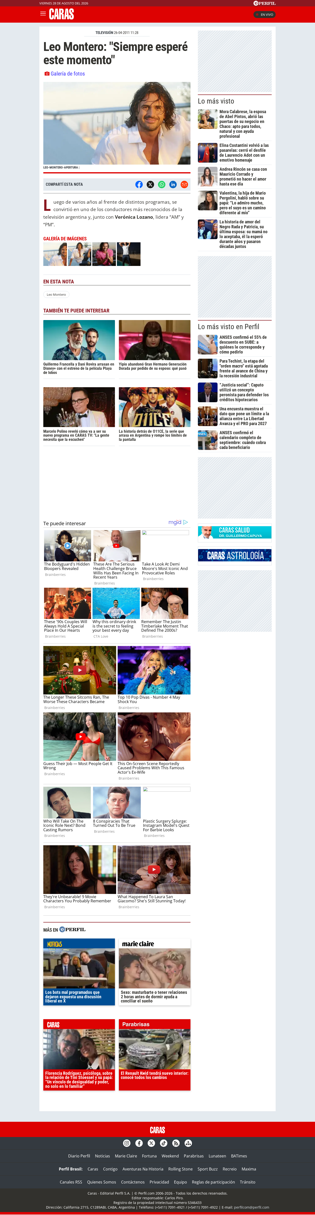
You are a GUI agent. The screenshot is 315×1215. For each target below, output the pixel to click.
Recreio (230, 1169)
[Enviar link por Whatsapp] (161, 184)
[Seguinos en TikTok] (163, 1143)
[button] (116, 127)
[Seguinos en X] (151, 1143)
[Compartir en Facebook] (139, 184)
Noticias (102, 1156)
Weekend (170, 1156)
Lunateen (217, 1156)
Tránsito (247, 1182)
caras (79, 1025)
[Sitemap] (188, 1143)
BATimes (239, 1156)
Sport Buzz (208, 1169)
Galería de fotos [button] (68, 73)
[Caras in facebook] (139, 1143)
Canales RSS (71, 1182)
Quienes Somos (101, 1182)
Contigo (110, 1169)
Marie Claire (126, 1156)
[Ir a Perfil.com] (264, 4)
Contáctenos (133, 1182)
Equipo (180, 1182)
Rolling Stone (180, 1169)
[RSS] (176, 1143)
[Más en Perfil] (72, 930)
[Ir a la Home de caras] (61, 18)
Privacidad (159, 1182)
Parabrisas (194, 1156)
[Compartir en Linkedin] (173, 184)
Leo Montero (56, 294)
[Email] (184, 184)
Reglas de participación (213, 1182)
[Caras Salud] (234, 537)
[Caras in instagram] (126, 1143)
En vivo (267, 14)
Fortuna (149, 1156)
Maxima (249, 1169)
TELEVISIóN (104, 33)
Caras (93, 1169)
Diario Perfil (79, 1156)
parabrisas (154, 1025)
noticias (79, 944)
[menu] (43, 14)
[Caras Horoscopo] (234, 560)
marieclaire (154, 944)
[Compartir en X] (150, 184)
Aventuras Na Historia (143, 1169)
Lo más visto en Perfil (228, 327)
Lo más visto (216, 101)
